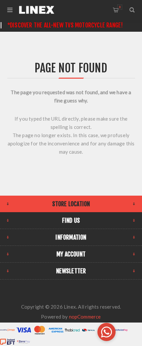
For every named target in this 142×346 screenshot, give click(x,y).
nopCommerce (85, 317)
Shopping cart (120, 7)
